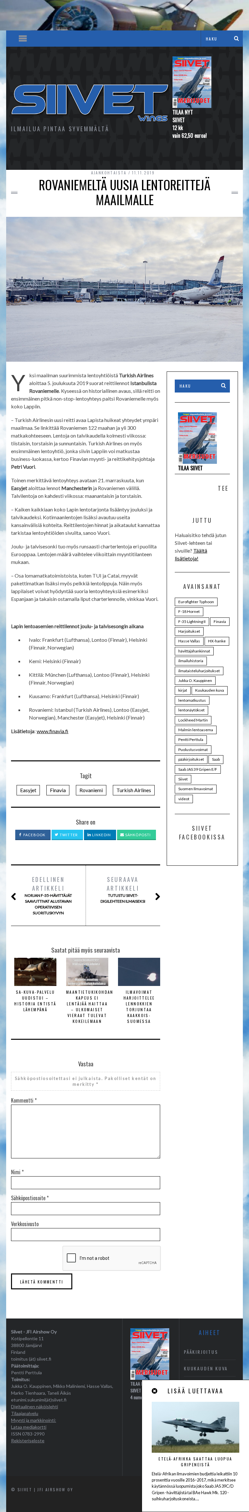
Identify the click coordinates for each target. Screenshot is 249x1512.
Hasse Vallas (189, 641)
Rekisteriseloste (27, 1440)
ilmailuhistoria (190, 660)
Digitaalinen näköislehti (34, 1406)
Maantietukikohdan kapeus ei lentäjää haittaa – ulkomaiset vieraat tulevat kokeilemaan (89, 1006)
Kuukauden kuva (209, 690)
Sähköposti (137, 835)
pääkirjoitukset (191, 759)
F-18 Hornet (189, 611)
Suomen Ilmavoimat (195, 788)
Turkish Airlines (133, 790)
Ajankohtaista (109, 172)
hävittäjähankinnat (194, 651)
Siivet (183, 779)
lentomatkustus (192, 700)
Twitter (68, 835)
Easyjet (28, 790)
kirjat (182, 690)
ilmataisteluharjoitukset (199, 670)
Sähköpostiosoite (30, 1198)
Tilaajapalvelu (24, 1413)
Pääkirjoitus (201, 1351)
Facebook (33, 835)
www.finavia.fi (52, 731)
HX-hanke (217, 641)
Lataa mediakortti (28, 1427)
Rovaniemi (91, 790)
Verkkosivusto (25, 1224)
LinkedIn (101, 835)
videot (183, 798)
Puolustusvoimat (193, 749)
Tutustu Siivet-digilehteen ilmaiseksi (123, 889)
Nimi (17, 1172)
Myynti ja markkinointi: (33, 1420)
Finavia (58, 790)
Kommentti (24, 1100)
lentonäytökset (191, 710)
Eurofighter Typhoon (196, 601)
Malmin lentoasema (195, 729)
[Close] (155, 1391)
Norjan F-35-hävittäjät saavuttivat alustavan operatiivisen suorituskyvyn (48, 895)
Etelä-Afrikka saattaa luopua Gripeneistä (195, 1461)
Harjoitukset (189, 631)
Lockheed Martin (193, 720)
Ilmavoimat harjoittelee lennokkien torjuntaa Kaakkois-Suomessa (139, 1006)
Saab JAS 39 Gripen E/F (197, 769)
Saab (216, 759)
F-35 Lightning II (192, 621)
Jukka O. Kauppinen (195, 680)
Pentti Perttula (190, 739)
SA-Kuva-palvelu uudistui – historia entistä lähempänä (35, 1000)
